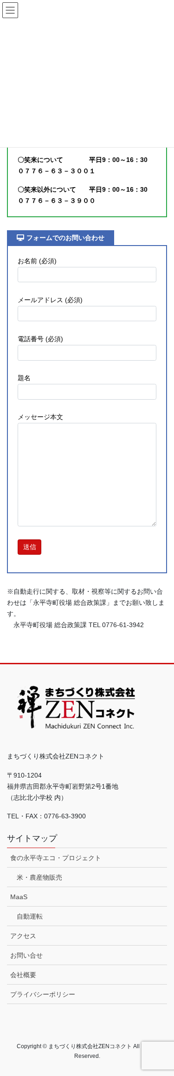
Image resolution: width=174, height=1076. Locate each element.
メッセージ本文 (40, 417)
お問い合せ (26, 955)
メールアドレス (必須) (50, 300)
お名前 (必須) (37, 261)
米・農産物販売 (39, 877)
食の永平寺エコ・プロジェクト (55, 858)
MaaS (18, 897)
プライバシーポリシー (42, 994)
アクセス (23, 936)
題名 (24, 378)
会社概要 (23, 975)
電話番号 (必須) (40, 339)
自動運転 (30, 916)
